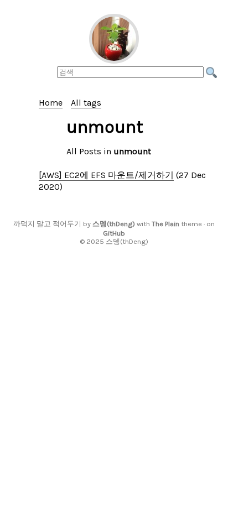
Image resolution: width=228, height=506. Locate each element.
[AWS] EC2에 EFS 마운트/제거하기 (106, 175)
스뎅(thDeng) (113, 224)
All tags (86, 102)
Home (51, 102)
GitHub (114, 233)
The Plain (165, 224)
